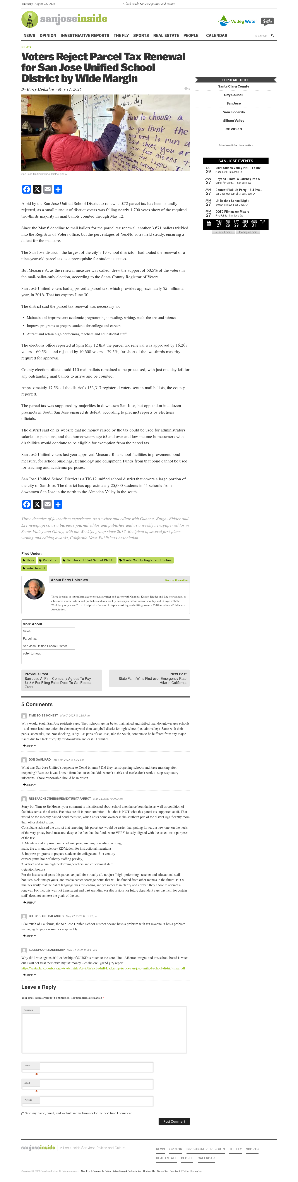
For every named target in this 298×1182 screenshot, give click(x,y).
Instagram (196, 1171)
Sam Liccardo (234, 112)
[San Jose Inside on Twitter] (262, 4)
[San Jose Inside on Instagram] (274, 4)
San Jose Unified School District (91, 560)
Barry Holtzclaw (41, 89)
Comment (28, 1009)
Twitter (185, 1171)
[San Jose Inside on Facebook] (268, 4)
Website (28, 1099)
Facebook (175, 1171)
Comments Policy (101, 1171)
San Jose (233, 103)
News (29, 35)
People (191, 35)
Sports (141, 35)
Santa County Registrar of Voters (147, 560)
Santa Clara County (233, 86)
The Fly (121, 35)
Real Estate (166, 35)
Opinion (48, 35)
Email (31, 1083)
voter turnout (36, 568)
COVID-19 (234, 129)
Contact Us (149, 1171)
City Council (233, 95)
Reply (31, 746)
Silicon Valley (233, 121)
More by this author (176, 580)
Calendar (217, 35)
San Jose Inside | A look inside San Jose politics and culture (73, 1148)
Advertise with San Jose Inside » (236, 145)
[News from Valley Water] (247, 20)
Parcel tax (50, 560)
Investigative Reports (85, 35)
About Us (86, 1171)
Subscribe (162, 1171)
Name (31, 1066)
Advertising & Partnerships (127, 1171)
